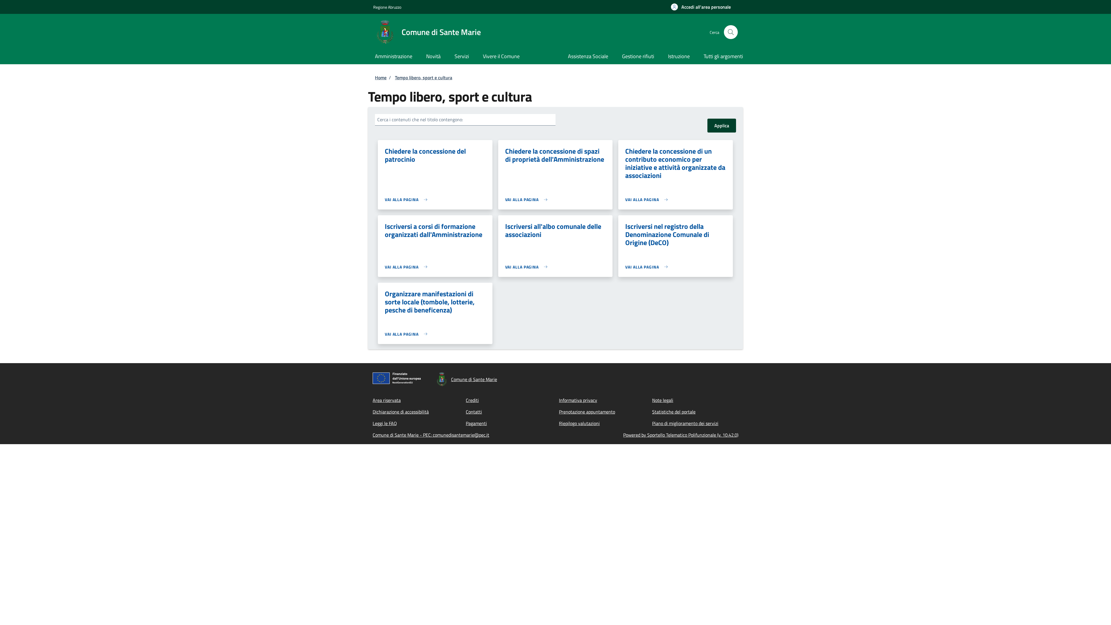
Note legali (662, 400)
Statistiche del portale (674, 411)
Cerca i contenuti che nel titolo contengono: (420, 119)
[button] (701, 7)
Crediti (472, 400)
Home (381, 77)
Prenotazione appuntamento (587, 411)
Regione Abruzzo (387, 7)
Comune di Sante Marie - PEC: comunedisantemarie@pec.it (431, 434)
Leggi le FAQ (385, 423)
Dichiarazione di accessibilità (401, 411)
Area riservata (387, 400)
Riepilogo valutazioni (579, 423)
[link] (407, 199)
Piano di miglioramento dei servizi (685, 423)
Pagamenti (476, 423)
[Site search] (731, 32)
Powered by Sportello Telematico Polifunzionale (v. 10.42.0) (680, 434)
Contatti (474, 411)
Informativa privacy (578, 400)
